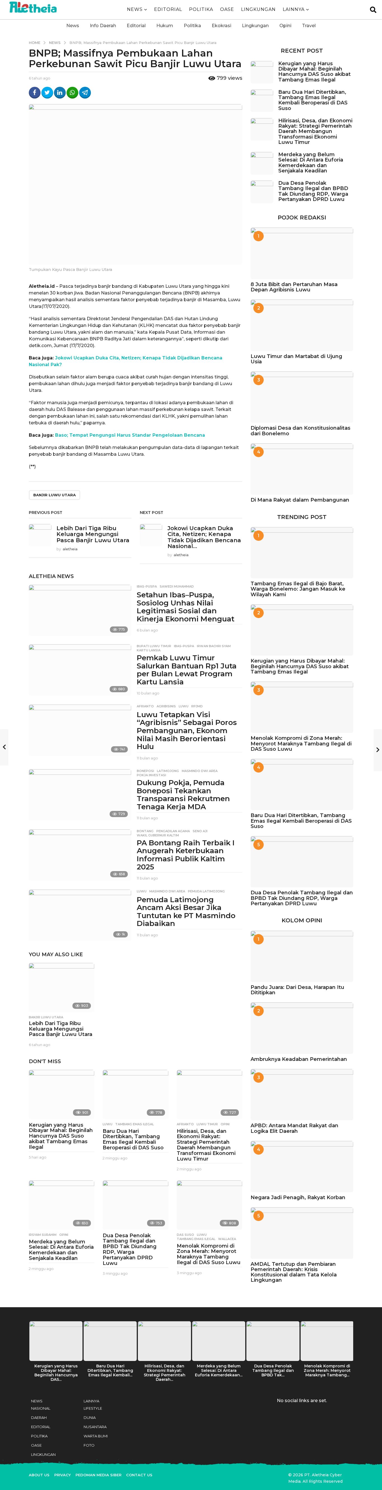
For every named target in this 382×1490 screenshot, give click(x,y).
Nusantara (95, 1426)
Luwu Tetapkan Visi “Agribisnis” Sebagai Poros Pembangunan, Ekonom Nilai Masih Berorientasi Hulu (187, 730)
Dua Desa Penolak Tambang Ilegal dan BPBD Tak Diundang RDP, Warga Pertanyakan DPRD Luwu (130, 1249)
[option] (56, 1353)
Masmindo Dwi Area (200, 771)
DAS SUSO (185, 1234)
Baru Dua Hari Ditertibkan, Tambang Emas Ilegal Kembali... (110, 1370)
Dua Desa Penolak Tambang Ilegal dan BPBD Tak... (273, 1370)
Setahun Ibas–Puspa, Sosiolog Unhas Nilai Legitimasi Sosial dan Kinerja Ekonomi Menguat (185, 606)
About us (39, 1475)
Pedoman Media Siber (98, 1475)
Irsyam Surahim (42, 1234)
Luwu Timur (207, 1124)
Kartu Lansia (149, 650)
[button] (373, 9)
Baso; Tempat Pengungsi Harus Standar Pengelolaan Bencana (130, 435)
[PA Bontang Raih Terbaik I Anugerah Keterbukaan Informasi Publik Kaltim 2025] (80, 855)
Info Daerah (103, 25)
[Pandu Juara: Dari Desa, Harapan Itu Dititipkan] (302, 956)
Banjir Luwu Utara (54, 495)
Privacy (62, 1475)
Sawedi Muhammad (177, 586)
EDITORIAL (168, 9)
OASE (227, 9)
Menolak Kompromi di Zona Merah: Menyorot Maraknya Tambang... (327, 1370)
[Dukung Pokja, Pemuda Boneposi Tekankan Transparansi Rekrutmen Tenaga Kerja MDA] (80, 794)
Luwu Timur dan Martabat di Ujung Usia (296, 359)
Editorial (136, 25)
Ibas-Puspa (147, 586)
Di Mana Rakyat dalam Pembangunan (300, 500)
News (135, 9)
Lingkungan (258, 9)
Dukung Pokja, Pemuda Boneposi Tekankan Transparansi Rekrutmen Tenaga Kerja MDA (183, 794)
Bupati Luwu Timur (154, 646)
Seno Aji (200, 831)
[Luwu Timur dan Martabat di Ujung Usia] (302, 325)
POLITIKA (201, 9)
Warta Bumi (96, 1436)
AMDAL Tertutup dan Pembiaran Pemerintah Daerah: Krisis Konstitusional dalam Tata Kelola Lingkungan (294, 1272)
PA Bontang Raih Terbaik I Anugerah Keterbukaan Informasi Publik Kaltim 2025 (186, 854)
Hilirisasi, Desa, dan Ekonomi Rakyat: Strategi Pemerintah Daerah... (164, 1372)
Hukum (164, 25)
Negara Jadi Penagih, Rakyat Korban (298, 1197)
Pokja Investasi (151, 775)
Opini (285, 25)
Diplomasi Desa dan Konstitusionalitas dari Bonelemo (300, 430)
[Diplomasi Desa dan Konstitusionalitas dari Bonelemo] (302, 397)
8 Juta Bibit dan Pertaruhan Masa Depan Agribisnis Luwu (294, 287)
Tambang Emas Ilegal (134, 1124)
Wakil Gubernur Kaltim (158, 835)
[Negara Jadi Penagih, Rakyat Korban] (302, 1166)
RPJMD (197, 706)
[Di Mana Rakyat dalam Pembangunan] (302, 469)
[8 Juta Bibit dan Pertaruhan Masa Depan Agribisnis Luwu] (302, 253)
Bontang (145, 831)
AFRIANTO (145, 706)
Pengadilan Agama (173, 831)
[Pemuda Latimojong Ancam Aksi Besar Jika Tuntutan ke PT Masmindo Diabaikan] (80, 915)
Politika (192, 25)
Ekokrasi (221, 25)
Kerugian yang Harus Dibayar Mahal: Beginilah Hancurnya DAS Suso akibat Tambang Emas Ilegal (61, 1136)
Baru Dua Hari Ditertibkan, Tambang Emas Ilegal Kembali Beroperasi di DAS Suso (133, 1139)
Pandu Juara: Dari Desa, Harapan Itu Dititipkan (297, 990)
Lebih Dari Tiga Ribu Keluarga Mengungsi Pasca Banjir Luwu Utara (92, 534)
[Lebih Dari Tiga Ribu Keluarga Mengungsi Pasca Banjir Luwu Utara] (61, 987)
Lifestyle (93, 1408)
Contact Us (139, 1475)
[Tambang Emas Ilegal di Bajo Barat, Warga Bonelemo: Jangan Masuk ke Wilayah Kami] (302, 552)
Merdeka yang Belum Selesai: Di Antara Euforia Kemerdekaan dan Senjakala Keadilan (61, 1250)
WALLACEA (227, 1239)
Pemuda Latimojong (206, 891)
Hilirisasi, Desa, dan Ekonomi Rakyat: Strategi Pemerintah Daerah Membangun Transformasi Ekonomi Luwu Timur (206, 1145)
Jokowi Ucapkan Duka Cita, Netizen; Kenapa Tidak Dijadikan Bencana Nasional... (204, 537)
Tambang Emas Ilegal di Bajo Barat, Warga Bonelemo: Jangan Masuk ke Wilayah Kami (298, 589)
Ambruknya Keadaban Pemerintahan (299, 1059)
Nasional (40, 1408)
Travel (309, 25)
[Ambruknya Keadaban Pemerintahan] (302, 1028)
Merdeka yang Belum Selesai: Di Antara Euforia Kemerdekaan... (218, 1370)
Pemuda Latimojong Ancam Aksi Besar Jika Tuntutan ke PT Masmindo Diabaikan (186, 911)
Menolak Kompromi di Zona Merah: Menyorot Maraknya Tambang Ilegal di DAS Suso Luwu (208, 1254)
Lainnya (294, 9)
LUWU (183, 706)
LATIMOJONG (168, 771)
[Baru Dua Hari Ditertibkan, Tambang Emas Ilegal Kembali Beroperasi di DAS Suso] (135, 1094)
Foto (89, 1445)
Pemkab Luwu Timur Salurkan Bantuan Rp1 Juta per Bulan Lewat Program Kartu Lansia (187, 669)
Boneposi (145, 771)
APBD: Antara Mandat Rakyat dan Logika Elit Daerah (294, 1128)
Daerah (39, 1417)
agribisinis (166, 706)
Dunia (90, 1417)
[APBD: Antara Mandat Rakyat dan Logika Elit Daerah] (302, 1094)
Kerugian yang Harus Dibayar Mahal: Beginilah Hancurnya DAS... (56, 1372)
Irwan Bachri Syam (214, 646)
